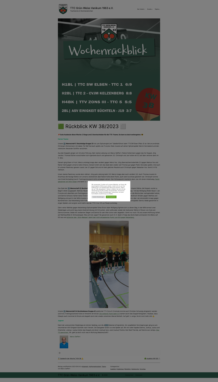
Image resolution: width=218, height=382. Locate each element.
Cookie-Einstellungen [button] (98, 197)
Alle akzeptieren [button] (111, 197)
